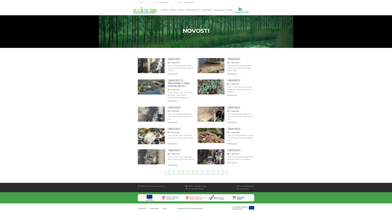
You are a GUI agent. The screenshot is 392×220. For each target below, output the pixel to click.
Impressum (142, 208)
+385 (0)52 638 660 (188, 2)
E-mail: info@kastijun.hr (246, 186)
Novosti (172, 10)
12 (215, 173)
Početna (165, 10)
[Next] (225, 173)
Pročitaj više (173, 74)
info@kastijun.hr (164, 2)
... (171, 173)
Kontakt (229, 10)
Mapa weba (154, 208)
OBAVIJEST (174, 59)
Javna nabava (219, 10)
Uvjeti (165, 208)
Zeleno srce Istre (192, 10)
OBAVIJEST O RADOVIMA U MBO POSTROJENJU (179, 83)
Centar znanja (206, 10)
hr (144, 2)
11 (210, 173)
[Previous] (167, 173)
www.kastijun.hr (244, 189)
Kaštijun (181, 208)
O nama (180, 10)
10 (205, 173)
